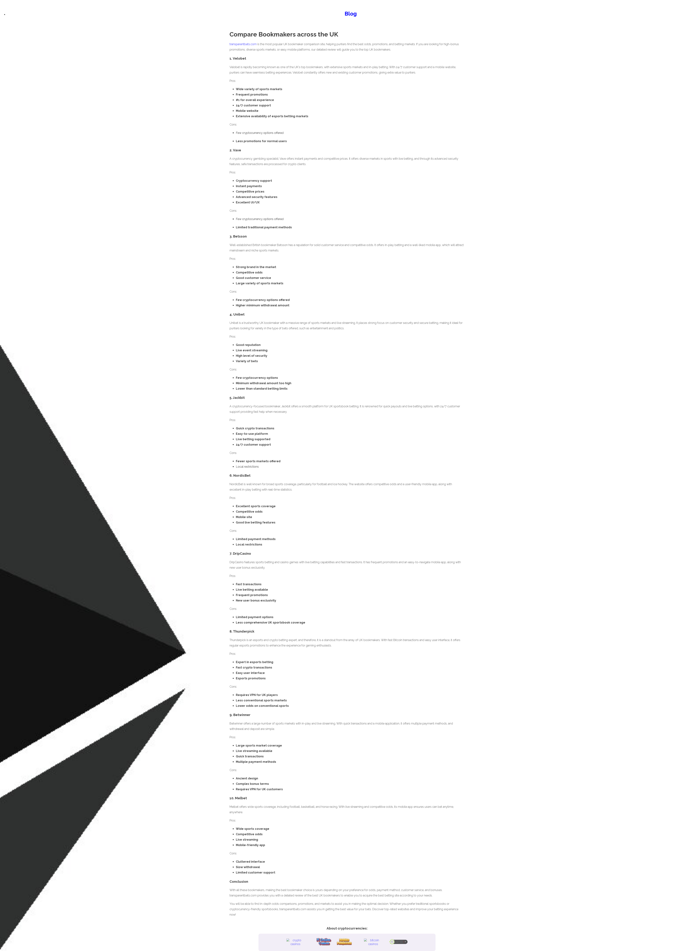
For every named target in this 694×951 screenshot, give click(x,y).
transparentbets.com (243, 44)
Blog (351, 13)
